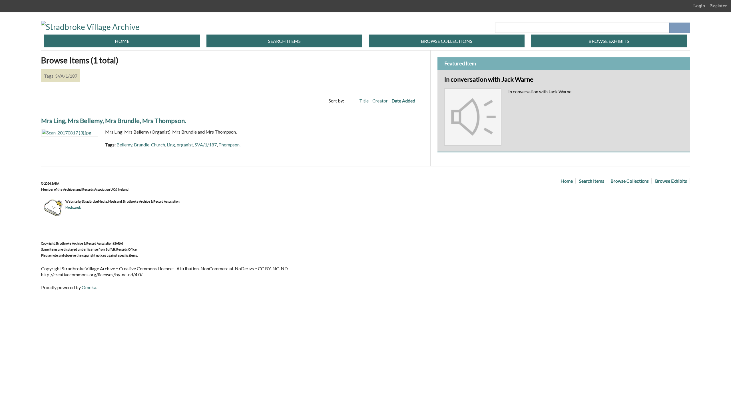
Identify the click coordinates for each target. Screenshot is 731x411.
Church (158, 144)
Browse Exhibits (609, 41)
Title (364, 100)
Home (122, 41)
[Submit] (685, 28)
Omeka (89, 287)
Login (699, 5)
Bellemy (124, 144)
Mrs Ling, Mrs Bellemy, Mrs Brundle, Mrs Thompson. (113, 120)
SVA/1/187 (206, 144)
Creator (380, 100)
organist (185, 144)
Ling (171, 144)
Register (718, 5)
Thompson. (229, 144)
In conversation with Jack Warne (488, 79)
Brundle (141, 144)
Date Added (403, 100)
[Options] (674, 28)
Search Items (284, 41)
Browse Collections (446, 41)
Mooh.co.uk (73, 207)
